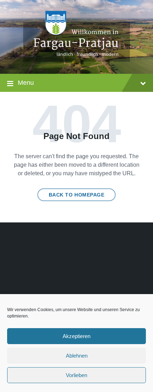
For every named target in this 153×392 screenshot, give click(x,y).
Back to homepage (77, 195)
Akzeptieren (76, 336)
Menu (26, 82)
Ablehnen (77, 356)
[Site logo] (76, 60)
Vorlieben (76, 375)
